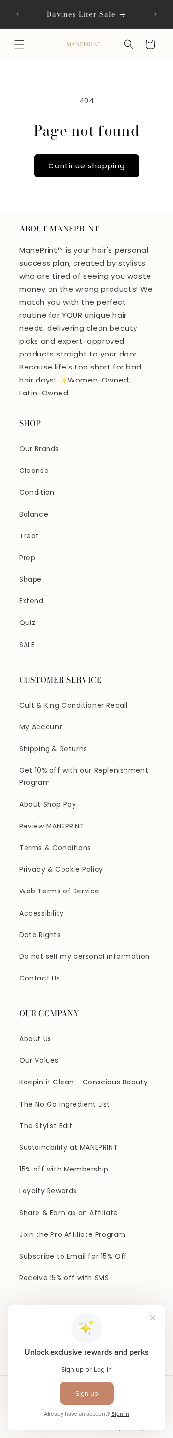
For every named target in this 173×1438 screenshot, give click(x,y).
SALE (27, 644)
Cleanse (34, 470)
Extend (31, 601)
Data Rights (40, 935)
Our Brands (39, 449)
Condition (36, 492)
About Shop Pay (47, 804)
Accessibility (41, 913)
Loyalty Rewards (48, 1191)
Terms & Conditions (55, 848)
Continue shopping (87, 166)
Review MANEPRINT (52, 826)
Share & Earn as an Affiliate (68, 1213)
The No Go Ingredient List (64, 1104)
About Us (35, 1039)
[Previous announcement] (17, 14)
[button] (19, 44)
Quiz (27, 622)
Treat (29, 536)
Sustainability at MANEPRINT (68, 1147)
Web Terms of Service (59, 891)
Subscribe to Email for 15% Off (73, 1256)
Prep (27, 557)
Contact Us (39, 978)
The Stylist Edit (46, 1126)
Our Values (39, 1060)
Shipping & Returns (53, 748)
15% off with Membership (64, 1169)
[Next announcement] (155, 14)
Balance (33, 514)
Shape (30, 579)
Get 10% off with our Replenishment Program (83, 776)
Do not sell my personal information (84, 956)
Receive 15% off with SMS (64, 1278)
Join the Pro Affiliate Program (72, 1234)
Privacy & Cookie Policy (61, 869)
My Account (40, 727)
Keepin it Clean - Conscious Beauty (83, 1082)
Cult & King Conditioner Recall (73, 705)
